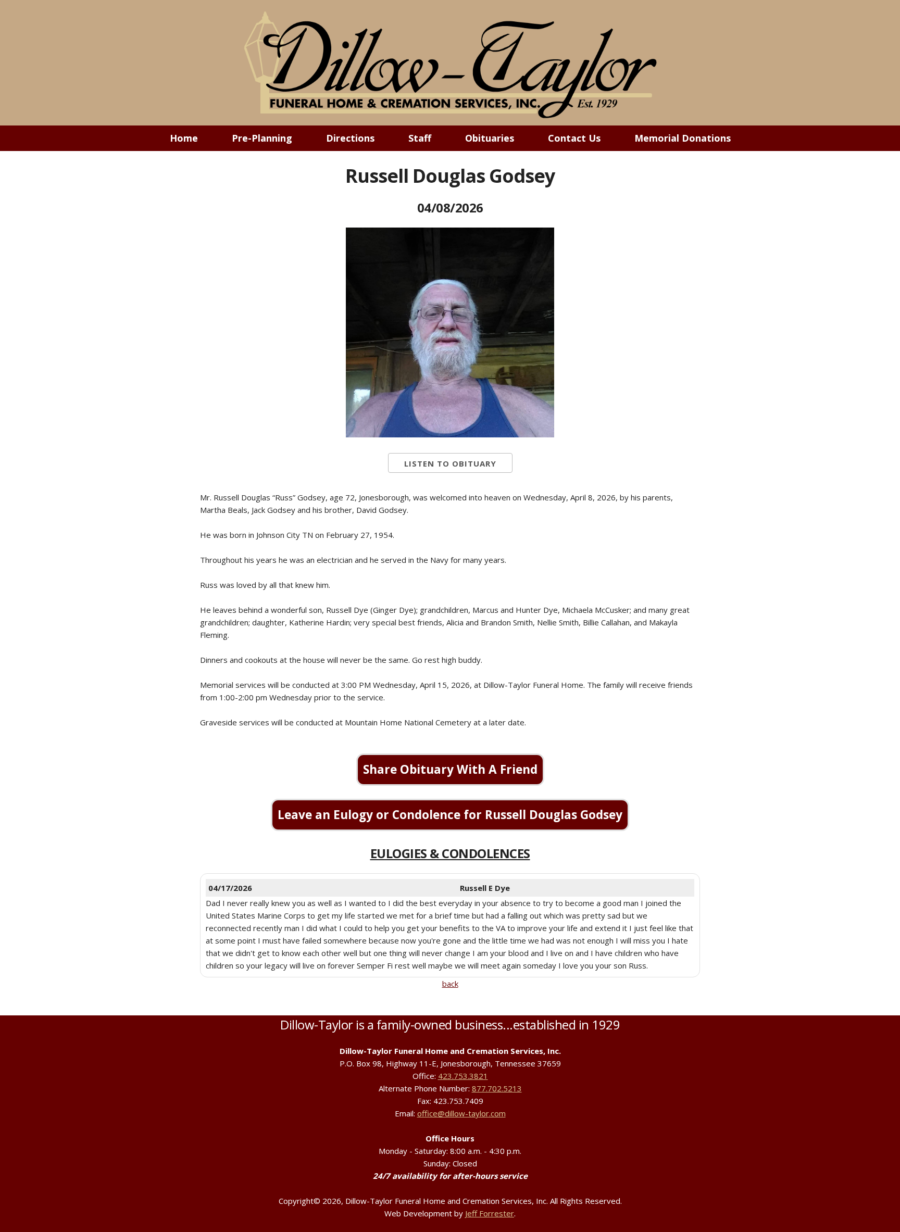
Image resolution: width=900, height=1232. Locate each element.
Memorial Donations (682, 138)
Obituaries (489, 138)
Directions (350, 138)
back (450, 983)
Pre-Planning (262, 138)
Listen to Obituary (450, 463)
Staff (419, 138)
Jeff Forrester (489, 1213)
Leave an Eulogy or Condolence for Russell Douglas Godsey (450, 815)
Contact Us (574, 138)
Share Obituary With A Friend (450, 769)
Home (184, 138)
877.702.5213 (497, 1088)
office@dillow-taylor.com (461, 1113)
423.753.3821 (463, 1076)
